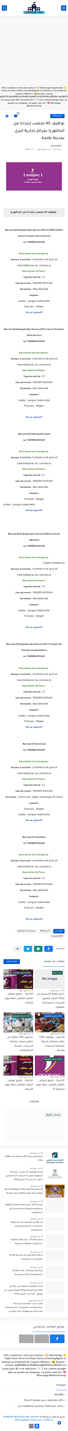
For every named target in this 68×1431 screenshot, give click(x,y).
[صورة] (55, 1158)
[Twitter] (26, 1339)
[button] (48, 949)
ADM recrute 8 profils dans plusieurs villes (24, 1158)
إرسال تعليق (53, 1115)
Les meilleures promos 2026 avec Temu (40, 1406)
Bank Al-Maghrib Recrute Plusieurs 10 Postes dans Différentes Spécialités (24, 1191)
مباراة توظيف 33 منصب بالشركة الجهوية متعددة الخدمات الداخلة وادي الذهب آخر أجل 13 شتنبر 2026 (24, 1176)
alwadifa (58, 1394)
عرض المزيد (11, 961)
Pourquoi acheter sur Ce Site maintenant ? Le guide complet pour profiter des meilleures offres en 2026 (24, 1308)
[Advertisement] (34, 52)
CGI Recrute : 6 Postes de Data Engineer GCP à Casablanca (27, 1273)
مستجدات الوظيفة (26, 931)
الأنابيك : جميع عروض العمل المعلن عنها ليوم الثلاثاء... (19, 998)
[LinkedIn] (42, 1339)
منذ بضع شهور (34, 1300)
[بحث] (4, 8)
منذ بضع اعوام (56, 990)
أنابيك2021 (57, 116)
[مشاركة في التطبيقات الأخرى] (17, 949)
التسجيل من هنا (34, 510)
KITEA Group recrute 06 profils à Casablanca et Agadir (26, 1257)
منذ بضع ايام (35, 1153)
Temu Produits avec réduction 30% (43, 1400)
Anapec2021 (57, 936)
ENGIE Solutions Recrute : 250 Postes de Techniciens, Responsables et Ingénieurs (24, 1209)
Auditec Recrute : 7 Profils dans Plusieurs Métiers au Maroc (27, 1242)
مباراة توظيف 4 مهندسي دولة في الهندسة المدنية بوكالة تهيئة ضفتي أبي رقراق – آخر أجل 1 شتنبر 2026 (23, 1290)
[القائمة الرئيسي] (63, 8)
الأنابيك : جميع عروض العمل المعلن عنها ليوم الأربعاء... (19, 1085)
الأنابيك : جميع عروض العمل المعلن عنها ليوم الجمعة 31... (50, 1085)
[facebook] (57, 1339)
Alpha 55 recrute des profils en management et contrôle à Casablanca (27, 1226)
